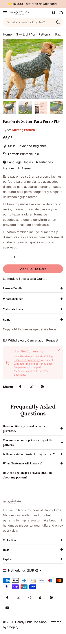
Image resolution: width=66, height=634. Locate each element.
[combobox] (33, 22)
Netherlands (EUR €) (23, 570)
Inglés (28, 162)
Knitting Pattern (23, 130)
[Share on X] (31, 386)
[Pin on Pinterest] (42, 386)
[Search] (58, 22)
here (52, 329)
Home (7, 34)
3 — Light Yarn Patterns (33, 34)
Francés (9, 168)
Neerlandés (44, 162)
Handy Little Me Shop (31, 622)
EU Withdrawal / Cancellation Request (30, 340)
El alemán (25, 168)
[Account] (53, 13)
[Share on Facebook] (20, 386)
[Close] (58, 350)
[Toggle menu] (5, 13)
